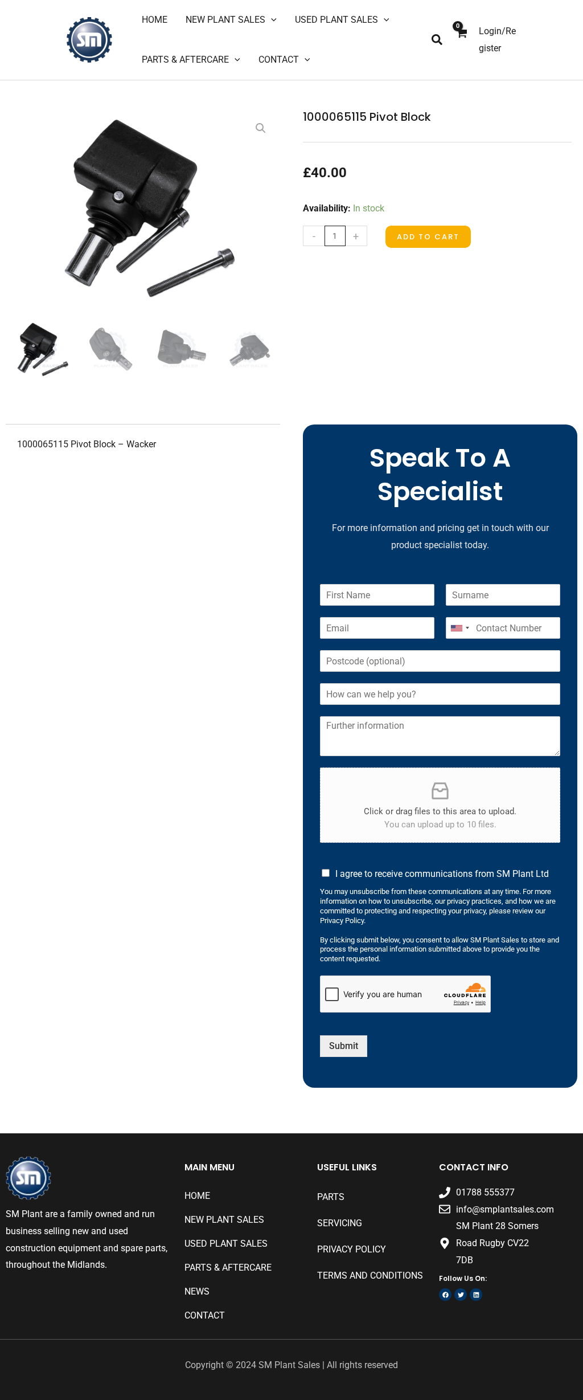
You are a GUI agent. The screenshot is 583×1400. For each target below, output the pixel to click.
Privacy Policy (351, 1249)
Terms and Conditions (370, 1275)
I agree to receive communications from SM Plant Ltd (442, 873)
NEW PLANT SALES (224, 1219)
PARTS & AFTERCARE (228, 1267)
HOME (197, 1195)
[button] (438, 40)
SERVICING (339, 1223)
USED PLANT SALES (226, 1243)
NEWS (197, 1291)
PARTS (330, 1196)
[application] (271, 20)
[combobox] (459, 628)
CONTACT (204, 1315)
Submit (343, 1045)
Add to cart (428, 236)
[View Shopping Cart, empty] (461, 40)
